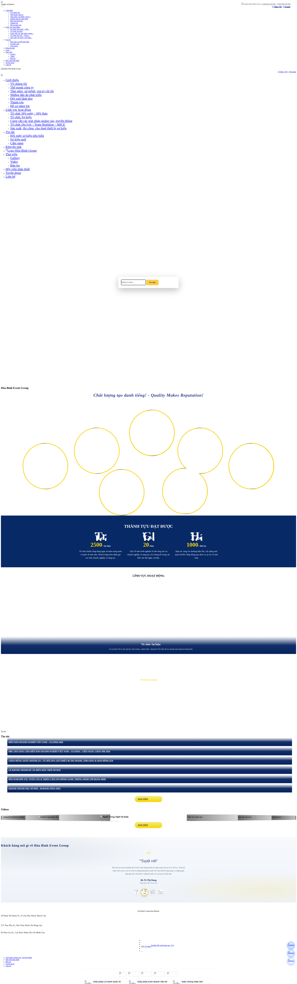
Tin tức (8, 40)
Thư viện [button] (11, 154)
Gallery (13, 54)
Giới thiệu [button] (12, 80)
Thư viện (9, 52)
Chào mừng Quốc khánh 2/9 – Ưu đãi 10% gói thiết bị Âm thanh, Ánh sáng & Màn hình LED (60, 761)
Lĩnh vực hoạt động (13, 27)
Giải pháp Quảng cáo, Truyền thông (19, 958)
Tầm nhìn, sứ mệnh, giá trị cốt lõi (32, 91)
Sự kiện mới (14, 44)
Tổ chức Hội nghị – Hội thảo (29, 113)
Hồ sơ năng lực (15, 25)
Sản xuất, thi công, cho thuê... (21, 38)
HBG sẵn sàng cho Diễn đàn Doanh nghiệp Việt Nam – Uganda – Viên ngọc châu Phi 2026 (59, 751)
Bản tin (13, 59)
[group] (148, 617)
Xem (45, 471)
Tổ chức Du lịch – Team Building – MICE (37, 124)
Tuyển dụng (10, 63)
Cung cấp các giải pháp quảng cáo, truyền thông (41, 121)
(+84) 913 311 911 (268, 4)
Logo (8, 50)
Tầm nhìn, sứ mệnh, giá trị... (20, 17)
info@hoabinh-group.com (12, 928)
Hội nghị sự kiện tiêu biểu (19, 42)
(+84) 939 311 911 (283, 4)
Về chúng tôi (15, 13)
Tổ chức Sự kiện (16, 31)
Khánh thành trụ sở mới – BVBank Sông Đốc (34, 788)
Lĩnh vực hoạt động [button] (18, 109)
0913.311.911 (26, 69)
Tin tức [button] (10, 132)
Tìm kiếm (152, 282)
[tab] (136, 892)
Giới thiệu (9, 10)
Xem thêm (143, 799)
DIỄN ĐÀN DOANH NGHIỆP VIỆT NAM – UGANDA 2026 (35, 742)
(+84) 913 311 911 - (9, 918)
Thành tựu (14, 23)
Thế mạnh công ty (17, 15)
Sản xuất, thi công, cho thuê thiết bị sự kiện (38, 128)
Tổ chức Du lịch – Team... (20, 36)
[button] (3, 492)
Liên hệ (8, 65)
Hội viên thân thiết (12, 61)
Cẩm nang (14, 46)
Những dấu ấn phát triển (19, 19)
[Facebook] (291, 945)
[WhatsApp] (291, 961)
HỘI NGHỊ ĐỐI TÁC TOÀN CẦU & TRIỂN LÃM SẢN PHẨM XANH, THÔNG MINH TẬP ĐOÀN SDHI (57, 779)
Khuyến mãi (10, 48)
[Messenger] (291, 953)
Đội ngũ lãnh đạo (16, 21)
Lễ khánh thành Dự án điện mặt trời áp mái (34, 770)
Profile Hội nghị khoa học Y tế (162, 945)
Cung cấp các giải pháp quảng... (22, 33)
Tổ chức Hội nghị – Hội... (19, 29)
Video (12, 56)
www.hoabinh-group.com (11, 935)
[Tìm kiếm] (269, 7)
